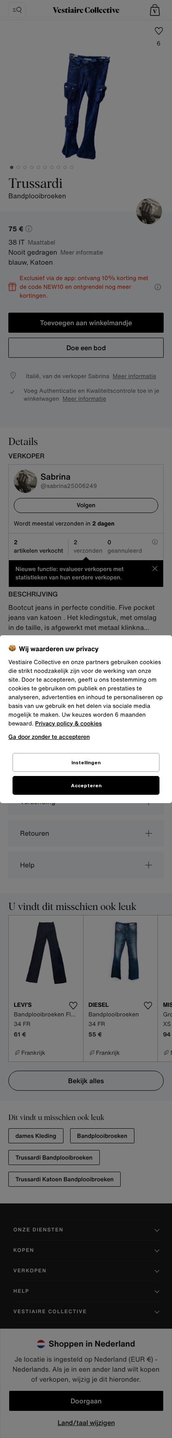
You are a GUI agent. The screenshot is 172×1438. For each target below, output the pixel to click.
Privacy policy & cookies (68, 723)
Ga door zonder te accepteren (49, 736)
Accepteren (86, 785)
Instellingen (86, 762)
